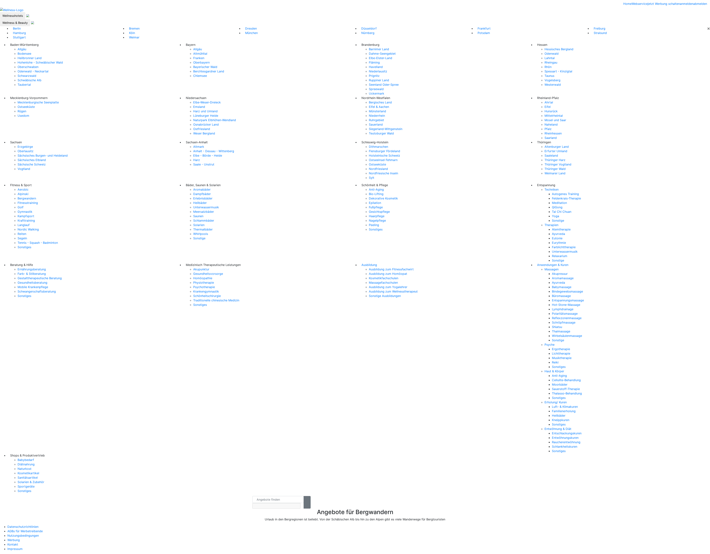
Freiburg (599, 28)
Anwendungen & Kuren (552, 265)
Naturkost (24, 469)
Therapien (551, 225)
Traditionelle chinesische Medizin (216, 300)
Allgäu (22, 49)
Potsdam (484, 33)
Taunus (549, 76)
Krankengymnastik (206, 291)
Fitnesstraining (28, 203)
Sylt (371, 177)
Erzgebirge (25, 146)
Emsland (199, 107)
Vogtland (24, 169)
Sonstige (199, 238)
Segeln (22, 238)
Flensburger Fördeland (384, 151)
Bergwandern (27, 198)
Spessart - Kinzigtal (558, 71)
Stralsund (600, 33)
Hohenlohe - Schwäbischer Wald (40, 62)
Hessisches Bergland (559, 49)
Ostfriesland (201, 129)
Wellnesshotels (12, 16)
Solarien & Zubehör (31, 482)
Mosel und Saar (555, 120)
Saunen (198, 216)
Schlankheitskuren (564, 446)
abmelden (700, 4)
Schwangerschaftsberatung (37, 291)
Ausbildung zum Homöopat (388, 274)
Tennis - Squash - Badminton (38, 242)
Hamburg (19, 33)
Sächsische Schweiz (32, 164)
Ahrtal (549, 102)
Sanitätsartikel (28, 477)
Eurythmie (559, 242)
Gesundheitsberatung (32, 282)
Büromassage (561, 296)
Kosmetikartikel (28, 473)
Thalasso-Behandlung (567, 393)
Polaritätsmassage (565, 313)
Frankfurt (484, 28)
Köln (132, 33)
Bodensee (24, 53)
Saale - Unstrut (203, 164)
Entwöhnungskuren (565, 438)
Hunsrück (551, 111)
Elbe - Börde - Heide (207, 155)
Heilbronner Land (30, 58)
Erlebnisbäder (202, 198)
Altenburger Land (557, 146)
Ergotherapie (561, 349)
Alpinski (23, 194)
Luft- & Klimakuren (565, 406)
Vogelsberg (552, 80)
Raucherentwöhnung (566, 442)
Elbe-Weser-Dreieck (207, 102)
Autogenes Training (565, 194)
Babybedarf (26, 460)
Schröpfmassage (563, 322)
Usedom (23, 115)
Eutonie (557, 238)
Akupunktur (201, 269)
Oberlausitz (25, 151)
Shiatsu (557, 327)
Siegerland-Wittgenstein (385, 129)
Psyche (550, 344)
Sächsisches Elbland (32, 160)
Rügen (22, 111)
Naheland (551, 124)
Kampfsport (26, 216)
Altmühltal (200, 53)
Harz (196, 160)
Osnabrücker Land (206, 124)
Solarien (198, 225)
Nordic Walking (28, 229)
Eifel (548, 107)
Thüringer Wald (555, 169)
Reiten (22, 234)
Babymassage (561, 287)
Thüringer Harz (555, 160)
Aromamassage (563, 278)
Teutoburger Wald (381, 133)
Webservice (640, 4)
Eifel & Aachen (379, 107)
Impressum (15, 549)
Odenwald (552, 53)
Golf (20, 207)
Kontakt (12, 544)
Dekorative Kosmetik (383, 198)
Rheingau (551, 62)
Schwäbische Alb (29, 80)
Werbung (13, 540)
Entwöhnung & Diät (558, 429)
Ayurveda (558, 234)
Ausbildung (369, 265)
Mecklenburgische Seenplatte (38, 102)
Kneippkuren (560, 420)
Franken (198, 58)
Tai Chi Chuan (561, 211)
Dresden (251, 28)
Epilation (375, 203)
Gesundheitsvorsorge (208, 274)
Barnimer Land (379, 49)
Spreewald (376, 89)
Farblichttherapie (564, 247)
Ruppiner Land (379, 80)
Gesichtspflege (379, 211)
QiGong (557, 207)
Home (627, 4)
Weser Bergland (204, 133)
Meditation (559, 203)
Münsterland (377, 111)
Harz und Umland (205, 111)
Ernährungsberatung (32, 269)
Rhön (548, 67)
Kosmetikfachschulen (383, 278)
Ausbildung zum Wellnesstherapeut (393, 291)
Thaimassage (561, 331)
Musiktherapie (562, 358)
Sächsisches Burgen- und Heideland (43, 155)
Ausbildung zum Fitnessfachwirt (391, 269)
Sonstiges (24, 247)
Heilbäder (200, 203)
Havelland (376, 67)
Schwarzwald (27, 76)
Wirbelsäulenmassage (567, 336)
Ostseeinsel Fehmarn (383, 160)
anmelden (686, 4)
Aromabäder (202, 189)
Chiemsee (200, 76)
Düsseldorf (369, 28)
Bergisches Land (380, 102)
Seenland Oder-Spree (384, 84)
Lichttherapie (561, 353)
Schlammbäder (203, 220)
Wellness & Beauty (15, 23)
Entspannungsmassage (568, 300)
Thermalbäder (203, 229)
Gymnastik (25, 211)
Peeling (374, 225)
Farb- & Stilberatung (32, 274)
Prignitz (374, 76)
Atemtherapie (561, 229)
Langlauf (24, 225)
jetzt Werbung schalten (664, 4)
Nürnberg (367, 33)
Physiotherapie (203, 282)
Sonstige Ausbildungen (385, 296)
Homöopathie (202, 278)
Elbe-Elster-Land (380, 58)
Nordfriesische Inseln (383, 173)
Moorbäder (559, 384)
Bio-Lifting (376, 194)
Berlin (17, 28)
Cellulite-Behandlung (566, 380)
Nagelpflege (377, 220)
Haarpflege (376, 216)
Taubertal (24, 84)
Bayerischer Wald (205, 67)
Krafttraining (26, 220)
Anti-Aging (376, 189)
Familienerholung (564, 411)
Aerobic (23, 189)
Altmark (198, 146)
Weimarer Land (555, 173)
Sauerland (376, 124)
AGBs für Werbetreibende (25, 531)
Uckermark (376, 93)
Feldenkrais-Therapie (566, 198)
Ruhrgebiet (376, 120)
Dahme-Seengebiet (382, 53)
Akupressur (560, 274)
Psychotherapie (204, 287)
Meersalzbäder (203, 211)
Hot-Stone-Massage (566, 305)
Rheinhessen (553, 133)
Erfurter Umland (556, 151)
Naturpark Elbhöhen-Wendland (214, 120)
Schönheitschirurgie (207, 296)
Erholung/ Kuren (556, 402)
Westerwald (553, 84)
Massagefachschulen (383, 282)
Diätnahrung (26, 464)
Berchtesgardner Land (208, 71)
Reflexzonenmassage (566, 318)
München (251, 33)
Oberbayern (201, 62)
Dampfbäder (202, 194)
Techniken (552, 189)
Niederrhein (377, 115)
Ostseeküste (26, 107)
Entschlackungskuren (566, 433)
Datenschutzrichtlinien (22, 527)
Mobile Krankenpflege (33, 287)
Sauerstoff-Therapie (566, 389)
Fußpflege (376, 207)
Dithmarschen (378, 146)
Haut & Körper (554, 371)
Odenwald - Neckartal (33, 71)
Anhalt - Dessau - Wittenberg (213, 151)
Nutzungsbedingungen (23, 535)
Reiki (555, 362)
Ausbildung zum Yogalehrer (388, 287)
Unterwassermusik (206, 207)
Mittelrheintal (554, 115)
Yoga (555, 216)
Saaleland (551, 155)
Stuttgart (19, 37)
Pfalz (548, 129)
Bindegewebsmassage (567, 291)
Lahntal (550, 58)
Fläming (374, 62)
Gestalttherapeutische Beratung (40, 278)
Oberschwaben (28, 67)
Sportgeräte (26, 486)
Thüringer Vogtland (558, 164)
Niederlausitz (378, 71)
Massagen (552, 269)
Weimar (134, 37)
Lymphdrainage (562, 309)
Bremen (134, 28)
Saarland (551, 138)
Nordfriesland (378, 169)
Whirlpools (200, 234)
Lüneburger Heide (205, 115)
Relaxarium (559, 256)
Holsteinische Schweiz (384, 155)
